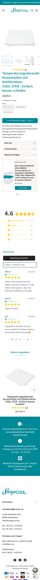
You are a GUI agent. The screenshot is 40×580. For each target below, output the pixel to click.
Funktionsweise (10, 149)
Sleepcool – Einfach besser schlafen (22, 566)
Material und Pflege (11, 155)
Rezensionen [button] (8, 251)
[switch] (35, 577)
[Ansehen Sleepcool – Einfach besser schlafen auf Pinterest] (25, 560)
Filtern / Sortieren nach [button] (15, 265)
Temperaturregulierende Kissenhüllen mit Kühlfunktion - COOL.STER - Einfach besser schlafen (20, 400)
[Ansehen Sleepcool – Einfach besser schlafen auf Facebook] (20, 560)
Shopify (25, 568)
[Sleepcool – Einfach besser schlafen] (20, 10)
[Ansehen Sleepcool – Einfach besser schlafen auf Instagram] (15, 560)
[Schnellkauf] (34, 390)
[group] (20, 2)
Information (7, 502)
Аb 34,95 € (20, 411)
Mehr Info (8, 143)
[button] (31, 10)
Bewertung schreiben (19, 258)
